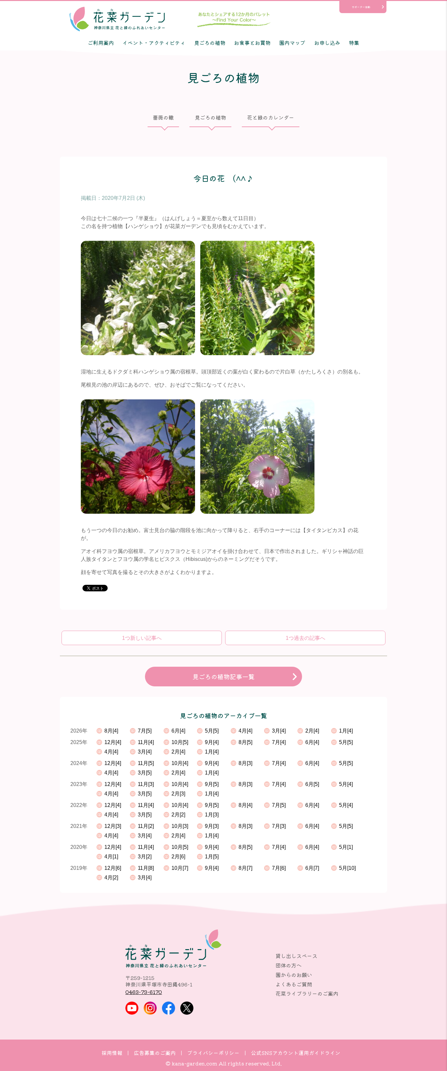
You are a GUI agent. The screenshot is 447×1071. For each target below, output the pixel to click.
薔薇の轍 (163, 117)
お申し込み (327, 43)
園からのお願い (294, 975)
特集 (354, 43)
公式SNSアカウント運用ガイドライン (295, 1053)
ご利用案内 (101, 43)
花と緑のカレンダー (270, 117)
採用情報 (111, 1053)
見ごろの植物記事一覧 (223, 676)
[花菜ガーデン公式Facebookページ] (168, 1008)
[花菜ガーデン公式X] (186, 1008)
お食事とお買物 (252, 43)
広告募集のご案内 (155, 1053)
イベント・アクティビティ (153, 43)
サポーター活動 (361, 7)
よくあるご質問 (294, 984)
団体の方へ (289, 965)
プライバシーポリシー (213, 1053)
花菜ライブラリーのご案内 (307, 993)
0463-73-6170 (143, 992)
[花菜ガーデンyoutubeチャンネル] (131, 1008)
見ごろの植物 (209, 43)
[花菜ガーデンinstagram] (150, 1008)
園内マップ (292, 43)
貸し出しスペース (296, 956)
